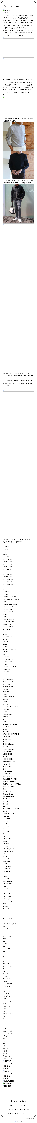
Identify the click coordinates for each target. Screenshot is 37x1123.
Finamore (6, 709)
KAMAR (5, 769)
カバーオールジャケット (9, 924)
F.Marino (5, 699)
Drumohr (6, 692)
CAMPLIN (6, 657)
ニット (4, 552)
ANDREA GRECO (8, 607)
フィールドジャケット (8, 1013)
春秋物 (5, 1046)
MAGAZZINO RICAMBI (10, 779)
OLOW (5, 811)
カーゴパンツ (6, 911)
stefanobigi (6, 861)
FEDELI (5, 702)
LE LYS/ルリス (7, 774)
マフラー (5, 1029)
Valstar (5, 876)
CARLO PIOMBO (8, 659)
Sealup (5, 841)
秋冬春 (5, 1051)
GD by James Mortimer (10, 724)
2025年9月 (6, 587)
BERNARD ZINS (8, 637)
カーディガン (6, 914)
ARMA (5, 614)
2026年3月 (6, 572)
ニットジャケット (7, 1001)
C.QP (4, 654)
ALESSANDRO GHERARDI (11, 599)
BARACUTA (6, 629)
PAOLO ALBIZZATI (8, 814)
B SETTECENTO (8, 627)
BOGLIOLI (6, 642)
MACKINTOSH (7, 776)
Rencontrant (7, 829)
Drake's (5, 689)
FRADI (5, 712)
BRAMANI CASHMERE (10, 649)
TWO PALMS (6, 871)
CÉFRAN (5, 664)
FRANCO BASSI (7, 714)
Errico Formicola (8, 697)
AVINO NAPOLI (7, 624)
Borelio (5, 647)
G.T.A (4, 719)
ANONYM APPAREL (9, 609)
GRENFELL (6, 731)
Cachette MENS (13, 1109)
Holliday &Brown (8, 744)
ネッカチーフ (6, 1006)
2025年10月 (6, 584)
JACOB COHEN (7, 751)
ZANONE (28, 80)
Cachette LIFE (25, 1109)
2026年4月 (6, 569)
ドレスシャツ (6, 994)
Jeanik (5, 756)
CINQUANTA (7, 672)
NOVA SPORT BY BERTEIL (11, 809)
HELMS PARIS (7, 739)
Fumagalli (6, 717)
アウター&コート (8, 894)
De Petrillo (6, 684)
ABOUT (12, 1106)
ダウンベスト (6, 986)
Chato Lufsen (7, 669)
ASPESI (5, 617)
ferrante (5, 704)
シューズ (5, 954)
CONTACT (25, 1113)
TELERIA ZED (7, 869)
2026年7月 (6, 562)
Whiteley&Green (8, 881)
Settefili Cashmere (9, 844)
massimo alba (7, 791)
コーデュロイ (6, 931)
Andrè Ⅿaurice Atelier (10, 604)
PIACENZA (6, 821)
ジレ (4, 959)
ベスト (5, 1019)
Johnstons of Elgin (9, 762)
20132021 (6, 1068)
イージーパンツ (7, 901)
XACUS (5, 886)
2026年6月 (6, 564)
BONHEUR (6, 644)
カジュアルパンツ (8, 919)
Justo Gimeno (7, 766)
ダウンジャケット (7, 984)
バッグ (4, 1009)
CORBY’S (5, 674)
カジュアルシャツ (8, 916)
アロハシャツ (6, 899)
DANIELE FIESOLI (8, 682)
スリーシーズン (7, 974)
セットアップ (6, 979)
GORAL (5, 729)
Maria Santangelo (8, 786)
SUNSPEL (6, 864)
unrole (5, 874)
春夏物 (5, 1041)
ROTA (4, 836)
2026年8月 (6, 559)
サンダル (5, 939)
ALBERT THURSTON (9, 597)
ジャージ (5, 941)
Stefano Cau (7, 859)
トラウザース (6, 991)
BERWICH (6, 639)
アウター (5, 891)
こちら (10, 542)
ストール (5, 969)
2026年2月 (6, 574)
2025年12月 (6, 579)
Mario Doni (6, 789)
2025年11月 (6, 582)
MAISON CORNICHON (9, 781)
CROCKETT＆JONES (9, 679)
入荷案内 (5, 1036)
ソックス (5, 981)
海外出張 (5, 1048)
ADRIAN (5, 594)
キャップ (5, 926)
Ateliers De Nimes (8, 619)
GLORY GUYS (22, 1106)
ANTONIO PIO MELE (9, 612)
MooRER (5, 804)
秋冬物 (5, 554)
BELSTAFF (6, 634)
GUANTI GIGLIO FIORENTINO (12, 734)
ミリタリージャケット (8, 1031)
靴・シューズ (6, 1056)
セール (5, 976)
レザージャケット (7, 1034)
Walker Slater (7, 879)
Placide (5, 824)
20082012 (6, 1066)
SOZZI (5, 856)
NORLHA (5, 806)
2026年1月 (6, 577)
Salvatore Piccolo (8, 839)
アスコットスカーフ (8, 896)
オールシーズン (7, 906)
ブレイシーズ (6, 1016)
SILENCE (5, 846)
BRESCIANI (6, 652)
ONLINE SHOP (13, 1113)
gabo (4, 722)
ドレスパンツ (6, 996)
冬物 (4, 1038)
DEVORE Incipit (8, 687)
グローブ (5, 929)
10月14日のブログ (8, 373)
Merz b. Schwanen (9, 799)
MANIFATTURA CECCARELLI (12, 784)
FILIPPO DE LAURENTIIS (10, 707)
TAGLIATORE (7, 866)
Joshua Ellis (6, 764)
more (4, 589)
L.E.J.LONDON (7, 771)
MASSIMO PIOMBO (8, 796)
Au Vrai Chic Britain (9, 622)
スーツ (5, 961)
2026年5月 (6, 567)
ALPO (4, 602)
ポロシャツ (6, 1026)
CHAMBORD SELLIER (9, 667)
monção (5, 801)
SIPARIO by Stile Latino (10, 849)
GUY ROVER (6, 737)
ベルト (4, 1021)
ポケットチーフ (7, 1024)
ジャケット (5, 944)
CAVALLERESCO (8, 662)
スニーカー (6, 971)
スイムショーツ (7, 964)
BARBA (5, 632)
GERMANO (6, 727)
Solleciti (5, 854)
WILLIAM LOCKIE (8, 884)
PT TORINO (6, 826)
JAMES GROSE (7, 754)
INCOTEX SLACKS (8, 749)
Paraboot (6, 816)
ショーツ (5, 956)
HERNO (5, 741)
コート (4, 934)
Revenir (5, 834)
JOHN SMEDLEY (8, 759)
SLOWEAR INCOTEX (9, 851)
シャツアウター (7, 949)
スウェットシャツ (7, 966)
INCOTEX (6, 746)
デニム (5, 989)
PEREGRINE (7, 819)
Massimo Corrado (8, 794)
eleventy (5, 694)
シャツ (4, 946)
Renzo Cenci (7, 831)
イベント (5, 904)
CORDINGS (6, 677)
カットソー (6, 921)
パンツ (5, 1011)
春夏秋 (5, 1044)
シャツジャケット (7, 951)
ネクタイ (5, 1004)
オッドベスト (6, 909)
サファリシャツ (7, 936)
